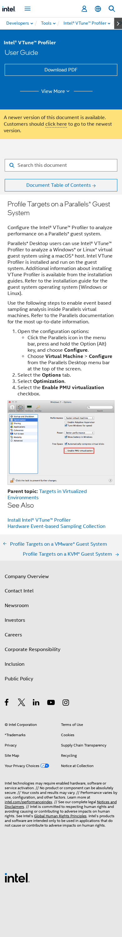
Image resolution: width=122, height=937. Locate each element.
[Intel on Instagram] (66, 703)
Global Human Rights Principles (60, 816)
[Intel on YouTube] (51, 703)
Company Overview (27, 576)
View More (53, 91)
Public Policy (19, 679)
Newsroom (17, 605)
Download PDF (61, 70)
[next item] (118, 23)
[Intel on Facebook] (7, 703)
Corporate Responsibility (32, 649)
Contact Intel (19, 591)
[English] (98, 8)
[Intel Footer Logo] (17, 877)
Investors (15, 620)
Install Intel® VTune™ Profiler (39, 520)
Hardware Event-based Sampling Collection (56, 526)
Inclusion (14, 664)
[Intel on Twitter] (22, 703)
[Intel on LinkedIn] (36, 703)
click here (56, 124)
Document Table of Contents (58, 185)
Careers (13, 635)
